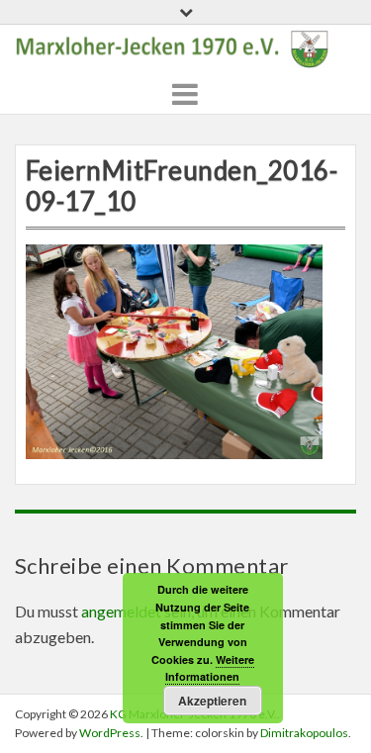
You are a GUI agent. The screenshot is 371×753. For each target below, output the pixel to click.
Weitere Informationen (209, 668)
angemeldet (121, 611)
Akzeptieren (212, 700)
